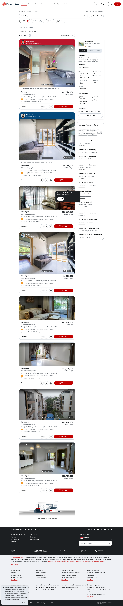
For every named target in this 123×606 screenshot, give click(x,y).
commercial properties (97, 561)
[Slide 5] (49, 84)
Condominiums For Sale (69, 577)
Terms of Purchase (52, 603)
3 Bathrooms (91, 159)
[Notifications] (111, 4)
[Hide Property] (67, 48)
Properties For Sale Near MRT (45, 587)
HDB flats (66, 561)
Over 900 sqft (91, 176)
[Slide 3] (46, 84)
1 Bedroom (87, 143)
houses (87, 561)
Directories (39, 570)
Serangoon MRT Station (85, 204)
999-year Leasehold (91, 152)
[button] (21, 27)
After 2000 (81, 237)
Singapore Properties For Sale (71, 572)
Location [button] (90, 51)
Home (21, 11)
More (72, 4)
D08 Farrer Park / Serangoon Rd (96, 594)
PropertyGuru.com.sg (17, 557)
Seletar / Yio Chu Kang (85, 194)
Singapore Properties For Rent (96, 572)
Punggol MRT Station (84, 207)
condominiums (52, 561)
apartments (60, 561)
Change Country (84, 534)
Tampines (81, 222)
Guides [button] (66, 4)
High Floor (81, 167)
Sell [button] (36, 4)
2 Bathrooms (82, 159)
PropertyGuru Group (18, 534)
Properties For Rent (93, 570)
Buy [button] (23, 4)
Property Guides (16, 575)
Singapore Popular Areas (95, 585)
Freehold (81, 152)
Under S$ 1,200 (92, 231)
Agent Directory (41, 577)
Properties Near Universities (70, 587)
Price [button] (98, 51)
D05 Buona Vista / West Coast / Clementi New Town (98, 591)
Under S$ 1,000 (83, 231)
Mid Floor (88, 167)
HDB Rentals (90, 575)
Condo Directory (41, 572)
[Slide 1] (42, 84)
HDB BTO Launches (16, 577)
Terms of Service (30, 603)
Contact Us (33, 534)
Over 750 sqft (82, 176)
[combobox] (53, 16)
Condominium (85, 133)
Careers (13, 541)
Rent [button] (29, 4)
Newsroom (33, 537)
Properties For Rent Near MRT (45, 590)
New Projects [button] (45, 4)
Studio (80, 143)
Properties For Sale (68, 570)
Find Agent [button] (57, 4)
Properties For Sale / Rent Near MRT (48, 585)
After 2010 (88, 237)
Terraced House (92, 135)
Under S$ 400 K (83, 185)
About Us (13, 537)
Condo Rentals (91, 577)
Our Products (15, 539)
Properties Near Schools (69, 590)
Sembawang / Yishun (85, 196)
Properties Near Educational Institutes (74, 585)
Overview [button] (83, 51)
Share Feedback (34, 539)
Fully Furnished (83, 215)
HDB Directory (40, 575)
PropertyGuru (15, 570)
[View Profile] (31, 42)
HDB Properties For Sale (69, 575)
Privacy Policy (23, 593)
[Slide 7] (52, 84)
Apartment (93, 133)
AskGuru (13, 572)
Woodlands (89, 222)
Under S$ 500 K (93, 185)
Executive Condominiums (77, 561)
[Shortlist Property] (71, 48)
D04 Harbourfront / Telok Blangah (96, 587)
